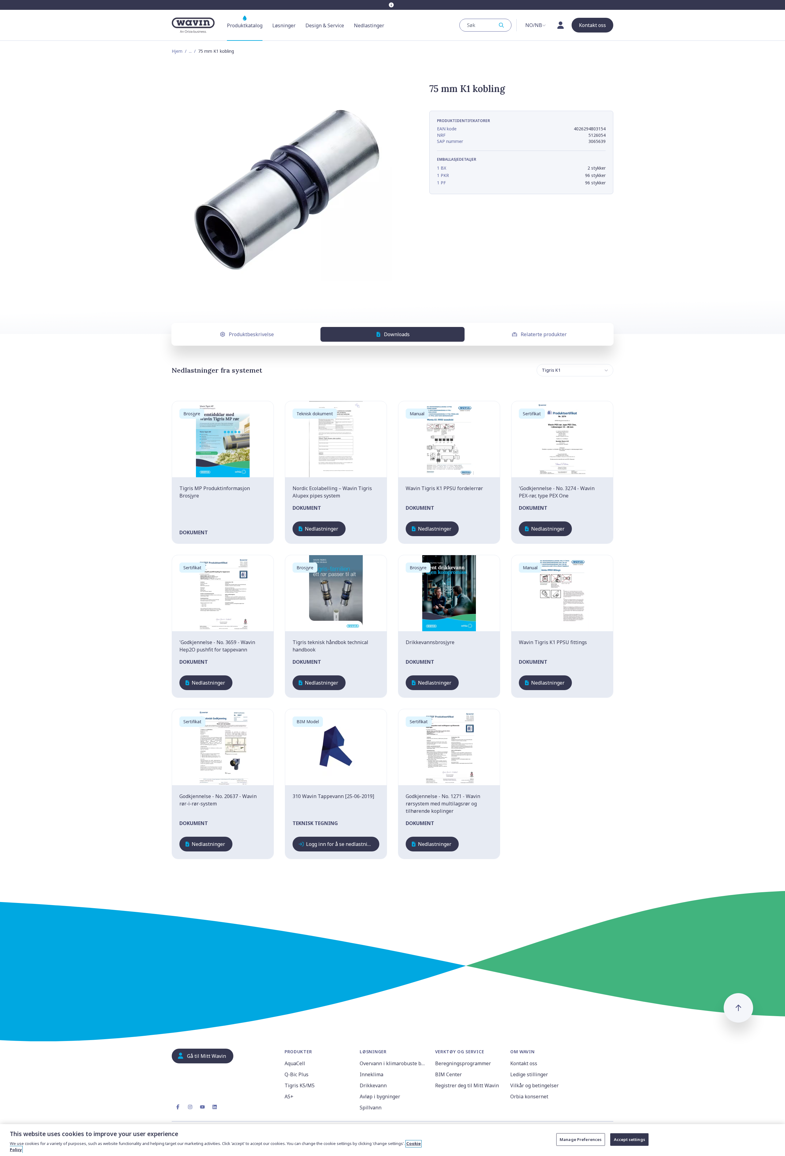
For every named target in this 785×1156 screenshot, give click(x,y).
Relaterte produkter (544, 334)
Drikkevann (373, 1085)
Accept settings (629, 1139)
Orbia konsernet (529, 1096)
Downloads (397, 334)
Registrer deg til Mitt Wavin (467, 1085)
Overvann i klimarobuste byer (393, 1063)
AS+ (289, 1096)
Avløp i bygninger (380, 1096)
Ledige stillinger (529, 1074)
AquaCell (295, 1063)
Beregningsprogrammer (463, 1063)
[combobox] (485, 25)
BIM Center (448, 1074)
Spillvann (370, 1107)
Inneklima (371, 1074)
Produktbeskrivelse (251, 334)
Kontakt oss (523, 1063)
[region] (392, 1140)
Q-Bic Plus (296, 1074)
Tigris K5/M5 (300, 1085)
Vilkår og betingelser (534, 1085)
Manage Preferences (581, 1139)
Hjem (177, 51)
